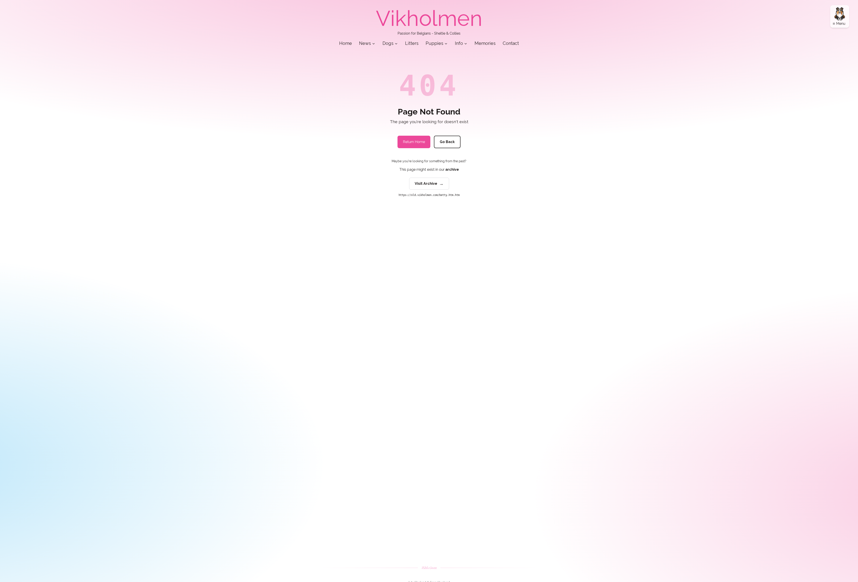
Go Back (447, 142)
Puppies (434, 43)
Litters (411, 43)
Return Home (414, 142)
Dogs (388, 43)
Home (345, 43)
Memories (485, 43)
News (365, 43)
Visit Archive (429, 183)
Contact (511, 43)
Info (459, 43)
